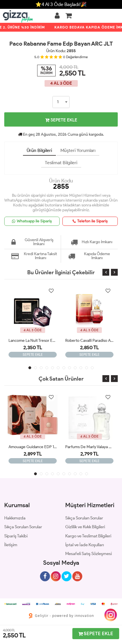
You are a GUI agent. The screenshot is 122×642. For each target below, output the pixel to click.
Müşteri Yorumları (78, 150)
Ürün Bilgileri (39, 150)
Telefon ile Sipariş (92, 221)
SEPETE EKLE (63, 120)
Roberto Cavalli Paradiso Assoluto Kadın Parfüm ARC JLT (89, 340)
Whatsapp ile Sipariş (34, 221)
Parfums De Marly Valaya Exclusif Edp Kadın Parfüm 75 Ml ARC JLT (89, 446)
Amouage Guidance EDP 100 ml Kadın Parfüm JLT (33, 446)
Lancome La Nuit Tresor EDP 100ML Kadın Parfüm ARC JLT (33, 340)
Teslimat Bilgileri (61, 162)
